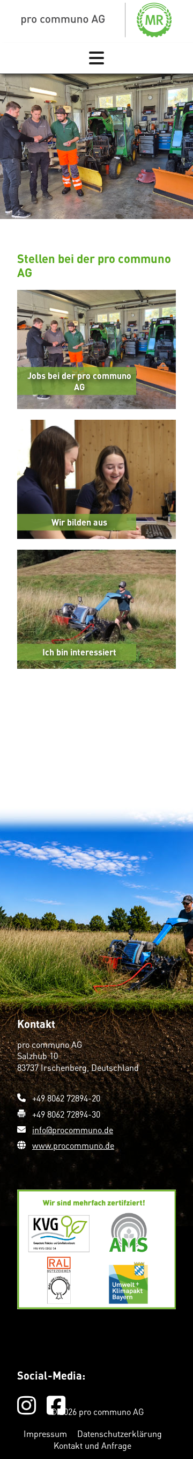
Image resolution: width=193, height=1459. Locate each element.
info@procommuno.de (72, 1129)
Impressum (46, 1433)
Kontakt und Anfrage (92, 1445)
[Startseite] (96, 19)
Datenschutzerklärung (119, 1433)
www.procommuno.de (73, 1145)
